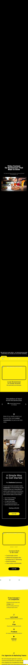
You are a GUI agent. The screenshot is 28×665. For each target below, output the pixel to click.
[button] (4, 357)
